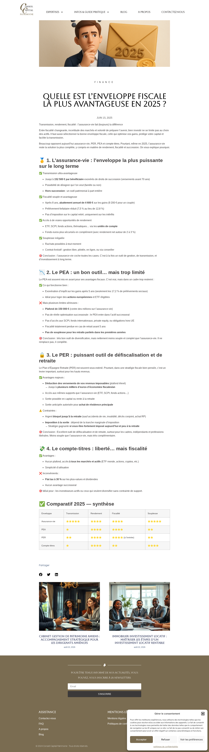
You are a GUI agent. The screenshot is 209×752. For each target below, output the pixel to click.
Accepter (141, 739)
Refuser (165, 739)
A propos (144, 12)
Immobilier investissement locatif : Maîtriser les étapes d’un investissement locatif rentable (139, 639)
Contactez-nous (173, 12)
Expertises (52, 12)
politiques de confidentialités (165, 746)
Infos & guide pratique (89, 12)
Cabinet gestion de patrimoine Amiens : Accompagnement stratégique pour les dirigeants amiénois (69, 639)
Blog (123, 12)
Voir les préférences (191, 739)
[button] (202, 713)
